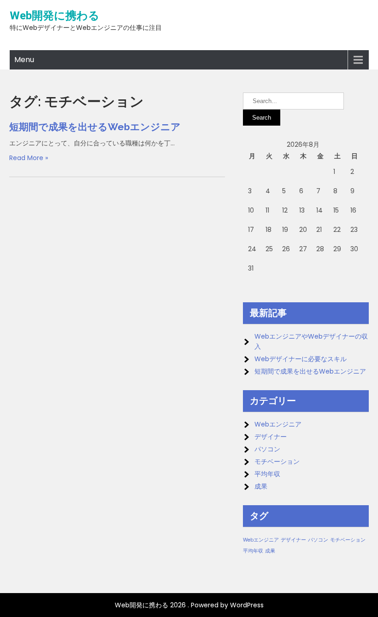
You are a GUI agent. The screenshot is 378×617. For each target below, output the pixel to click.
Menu (24, 59)
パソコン (267, 449)
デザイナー (270, 436)
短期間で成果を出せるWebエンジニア (95, 127)
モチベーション (277, 461)
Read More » (28, 157)
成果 (260, 486)
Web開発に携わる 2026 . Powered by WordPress (189, 605)
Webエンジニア (277, 424)
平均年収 (267, 474)
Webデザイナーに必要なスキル (300, 358)
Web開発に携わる (55, 15)
